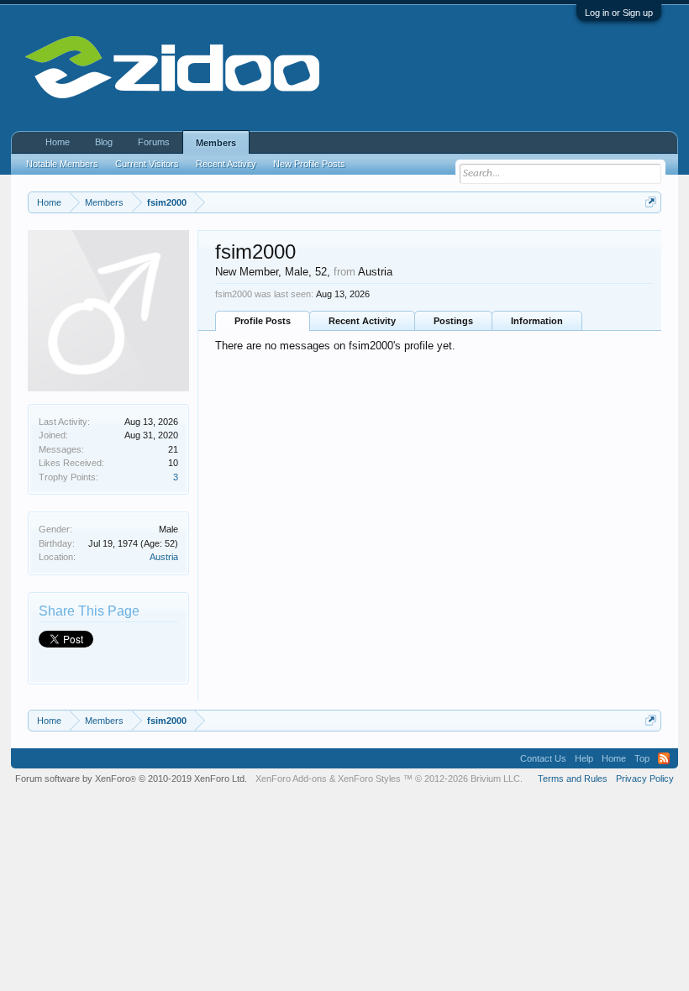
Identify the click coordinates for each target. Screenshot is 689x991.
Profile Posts (262, 321)
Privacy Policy (645, 778)
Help (584, 758)
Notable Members (62, 164)
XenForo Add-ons (291, 778)
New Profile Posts (309, 164)
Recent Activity (362, 321)
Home (57, 142)
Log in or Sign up (619, 13)
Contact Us (543, 758)
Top (642, 758)
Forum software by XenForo (131, 778)
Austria (164, 557)
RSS (664, 758)
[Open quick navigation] (650, 202)
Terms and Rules (572, 778)
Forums (154, 142)
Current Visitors (147, 164)
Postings (453, 321)
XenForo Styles (369, 778)
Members (216, 143)
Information (537, 321)
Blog (104, 142)
